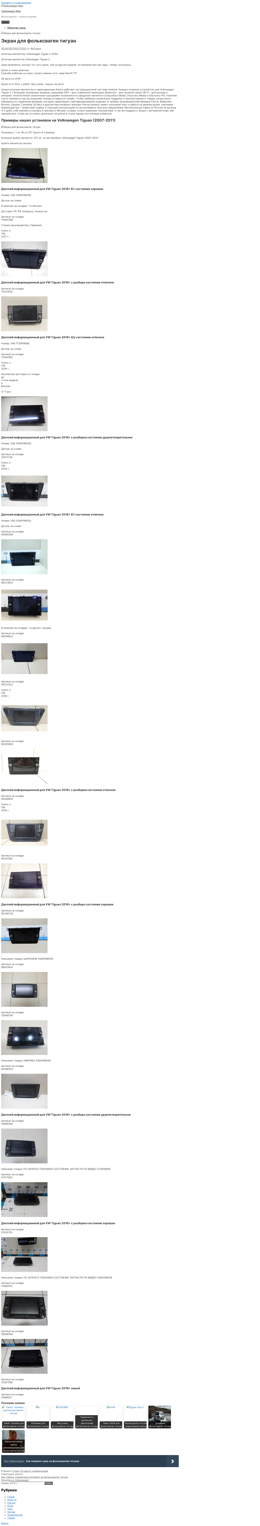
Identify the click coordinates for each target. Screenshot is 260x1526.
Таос (10, 1508)
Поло (10, 1505)
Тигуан (11, 1511)
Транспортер (15, 1514)
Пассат (11, 1502)
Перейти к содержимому (16, 2)
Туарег (11, 1517)
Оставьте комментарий (34, 1471)
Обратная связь (16, 27)
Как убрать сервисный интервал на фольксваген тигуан (34, 1477)
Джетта (11, 1499)
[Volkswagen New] (12, 5)
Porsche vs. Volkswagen (15, 1480)
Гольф (15, 1471)
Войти (4, 1523)
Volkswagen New (11, 11)
